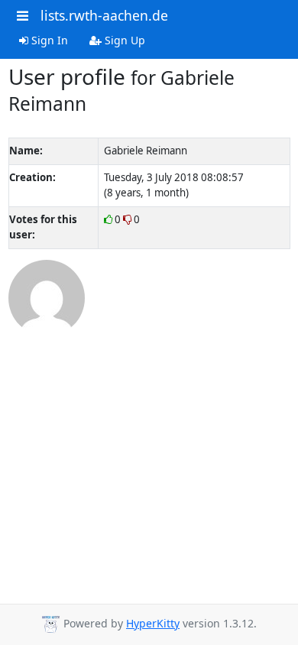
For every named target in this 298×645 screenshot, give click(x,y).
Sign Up (123, 40)
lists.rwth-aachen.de (104, 15)
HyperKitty (153, 623)
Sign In (48, 40)
